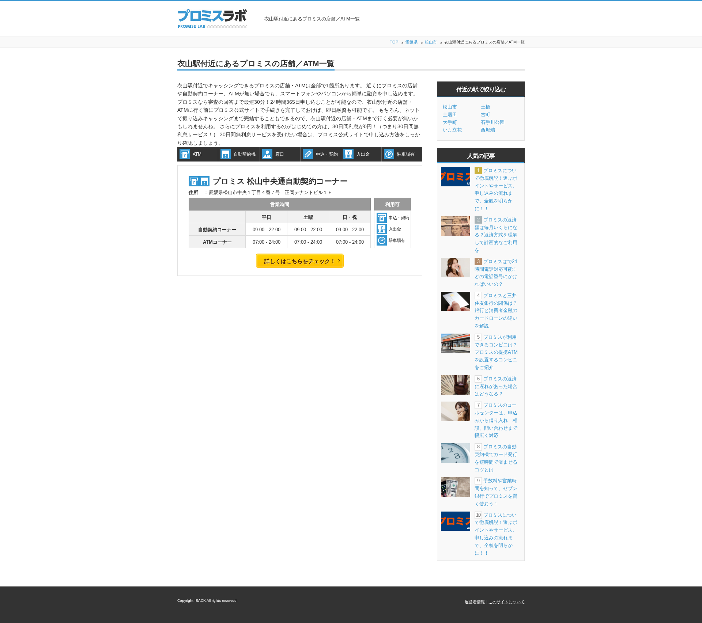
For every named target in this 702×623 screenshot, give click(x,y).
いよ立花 (452, 130)
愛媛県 (411, 42)
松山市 (431, 42)
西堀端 (488, 130)
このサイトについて (506, 602)
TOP (394, 42)
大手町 (450, 122)
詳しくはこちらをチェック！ (300, 261)
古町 (485, 114)
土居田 (450, 114)
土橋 (485, 107)
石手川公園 (493, 122)
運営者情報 (475, 602)
